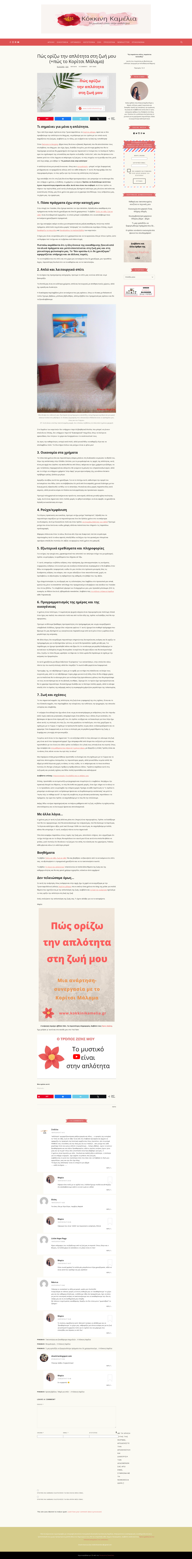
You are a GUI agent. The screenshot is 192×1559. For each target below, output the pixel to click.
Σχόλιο (40, 1404)
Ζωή (99, 42)
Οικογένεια (62, 42)
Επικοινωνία (138, 42)
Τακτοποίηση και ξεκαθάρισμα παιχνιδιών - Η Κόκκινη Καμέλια (68, 1339)
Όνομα (40, 1433)
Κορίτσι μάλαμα (89, 132)
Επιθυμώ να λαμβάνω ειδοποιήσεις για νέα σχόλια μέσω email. (60, 1493)
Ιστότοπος (93, 1433)
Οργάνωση (76, 42)
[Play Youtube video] (76, 1057)
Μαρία (61, 1177)
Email (65, 1433)
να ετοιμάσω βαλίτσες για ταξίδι (95, 522)
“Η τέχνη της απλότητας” (55, 867)
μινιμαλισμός (83, 166)
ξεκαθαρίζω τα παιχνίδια (47, 230)
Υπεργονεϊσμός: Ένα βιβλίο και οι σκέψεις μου (71, 776)
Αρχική (51, 42)
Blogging (61, 66)
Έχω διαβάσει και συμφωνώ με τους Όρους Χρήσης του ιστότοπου (140, 173)
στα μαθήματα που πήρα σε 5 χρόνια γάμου (68, 748)
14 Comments (83, 66)
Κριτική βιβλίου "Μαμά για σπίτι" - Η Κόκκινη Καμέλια (64, 1392)
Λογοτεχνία (89, 42)
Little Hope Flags (59, 1238)
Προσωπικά (109, 42)
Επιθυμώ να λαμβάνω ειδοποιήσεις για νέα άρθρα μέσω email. (60, 1499)
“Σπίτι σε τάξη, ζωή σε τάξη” (56, 858)
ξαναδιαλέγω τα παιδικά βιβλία (72, 230)
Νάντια (54, 1282)
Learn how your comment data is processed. (85, 1512)
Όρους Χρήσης (107, 1026)
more (148, 119)
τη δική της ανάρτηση (98, 890)
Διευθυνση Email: (139, 163)
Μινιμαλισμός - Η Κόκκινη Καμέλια (57, 1344)
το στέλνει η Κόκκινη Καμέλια (102, 591)
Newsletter (123, 42)
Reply (109, 1168)
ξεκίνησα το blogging (50, 144)
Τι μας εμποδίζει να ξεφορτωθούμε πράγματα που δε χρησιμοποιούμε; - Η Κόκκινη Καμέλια (78, 1348)
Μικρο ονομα (139, 155)
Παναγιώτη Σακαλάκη (106, 1555)
